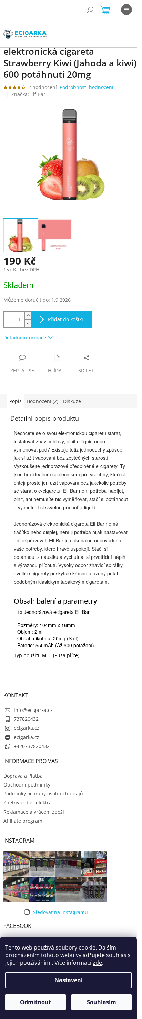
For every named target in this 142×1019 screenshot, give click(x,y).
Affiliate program (22, 820)
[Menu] (126, 10)
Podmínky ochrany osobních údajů (43, 793)
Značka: (28, 94)
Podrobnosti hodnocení (86, 87)
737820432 (26, 719)
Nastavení (68, 980)
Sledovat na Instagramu (60, 912)
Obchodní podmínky (26, 784)
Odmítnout (35, 1002)
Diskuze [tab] (72, 401)
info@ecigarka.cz (33, 710)
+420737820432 (32, 746)
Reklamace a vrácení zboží (33, 812)
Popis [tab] (15, 401)
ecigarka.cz (26, 728)
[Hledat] (90, 10)
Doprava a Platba (23, 775)
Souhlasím (101, 1002)
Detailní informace (24, 337)
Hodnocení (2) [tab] (42, 401)
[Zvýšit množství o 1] (27, 315)
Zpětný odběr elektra (27, 802)
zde (97, 962)
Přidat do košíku (66, 319)
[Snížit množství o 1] (27, 323)
